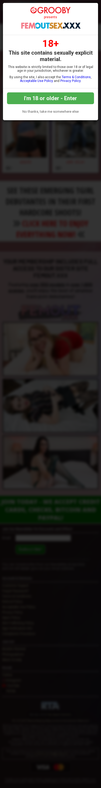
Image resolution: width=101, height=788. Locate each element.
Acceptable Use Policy (36, 81)
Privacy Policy (70, 81)
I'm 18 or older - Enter (50, 98)
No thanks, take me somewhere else (50, 112)
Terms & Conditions (76, 77)
